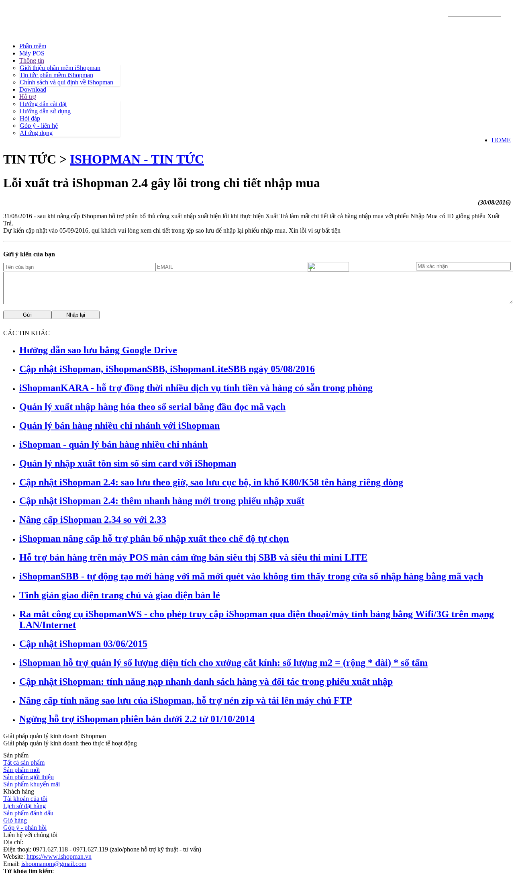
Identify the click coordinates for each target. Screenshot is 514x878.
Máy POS (32, 53)
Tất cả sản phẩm (24, 762)
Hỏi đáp (30, 118)
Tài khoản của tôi (25, 798)
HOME (501, 140)
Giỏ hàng (15, 820)
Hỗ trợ (27, 96)
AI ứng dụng (36, 132)
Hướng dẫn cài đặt (43, 103)
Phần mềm (32, 46)
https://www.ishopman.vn (59, 856)
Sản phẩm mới (21, 769)
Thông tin (31, 60)
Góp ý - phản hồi (25, 827)
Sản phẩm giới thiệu (28, 777)
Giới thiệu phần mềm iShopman (60, 67)
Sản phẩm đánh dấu (28, 813)
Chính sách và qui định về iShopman (66, 82)
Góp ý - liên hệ (39, 125)
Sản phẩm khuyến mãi (31, 784)
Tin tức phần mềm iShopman (56, 75)
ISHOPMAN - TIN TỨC (137, 159)
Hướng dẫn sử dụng (45, 111)
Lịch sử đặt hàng (24, 805)
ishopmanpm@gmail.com (53, 863)
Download (32, 89)
